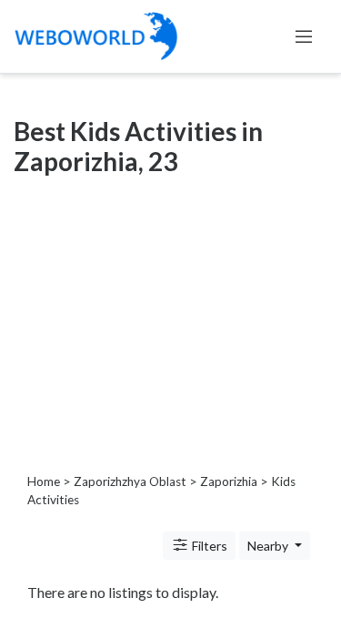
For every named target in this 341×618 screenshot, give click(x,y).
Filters (208, 545)
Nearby (269, 545)
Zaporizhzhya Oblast (130, 481)
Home (43, 481)
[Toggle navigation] (303, 36)
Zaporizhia (228, 481)
